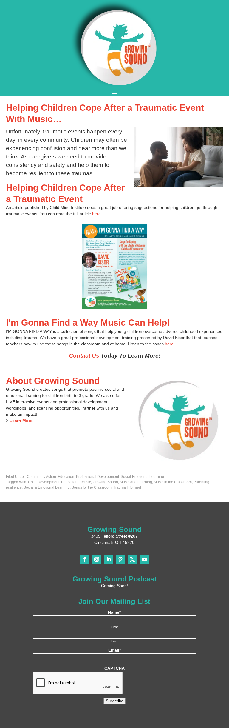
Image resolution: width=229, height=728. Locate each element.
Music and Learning (136, 482)
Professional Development (97, 477)
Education (66, 477)
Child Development (43, 482)
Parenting (201, 482)
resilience (14, 487)
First (114, 627)
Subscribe (114, 701)
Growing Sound (105, 482)
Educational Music (76, 482)
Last (114, 641)
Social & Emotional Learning (47, 487)
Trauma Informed (127, 487)
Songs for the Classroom (92, 487)
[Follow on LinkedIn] (108, 559)
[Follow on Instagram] (96, 559)
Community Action (41, 477)
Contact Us (84, 356)
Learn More (21, 420)
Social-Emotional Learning (142, 477)
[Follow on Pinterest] (120, 559)
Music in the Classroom (173, 482)
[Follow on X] (132, 559)
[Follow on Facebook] (84, 559)
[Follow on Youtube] (144, 559)
